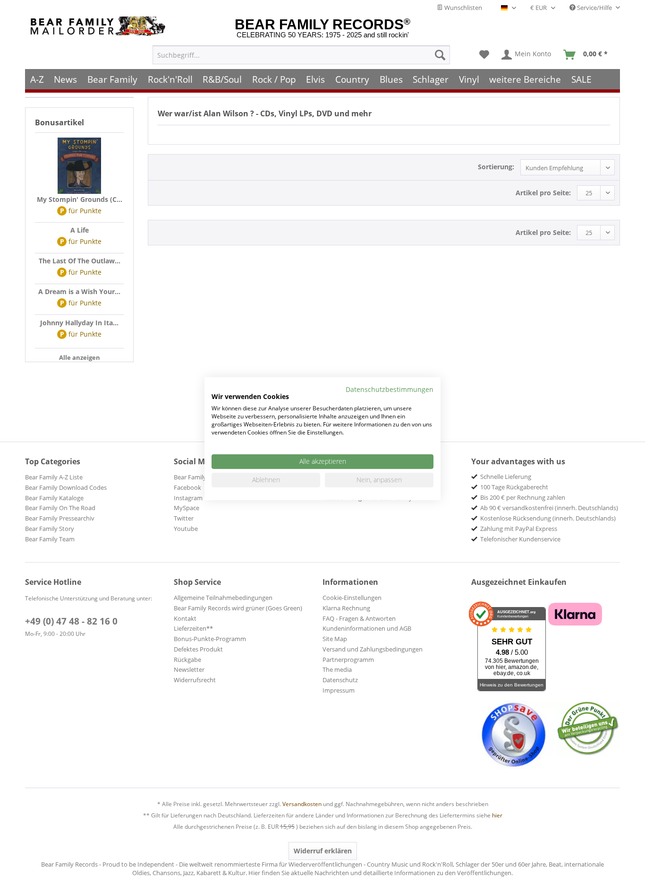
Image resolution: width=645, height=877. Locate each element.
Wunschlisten (462, 7)
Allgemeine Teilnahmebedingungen (223, 597)
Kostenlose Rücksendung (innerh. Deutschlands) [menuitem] (548, 518)
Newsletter (189, 669)
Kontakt (185, 618)
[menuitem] (301, 54)
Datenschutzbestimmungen (389, 388)
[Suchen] (440, 54)
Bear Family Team (50, 539)
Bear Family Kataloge (54, 498)
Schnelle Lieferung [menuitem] (505, 476)
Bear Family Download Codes (66, 487)
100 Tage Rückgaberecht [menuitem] (514, 487)
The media (337, 669)
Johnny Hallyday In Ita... (79, 322)
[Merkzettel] (484, 54)
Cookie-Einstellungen (352, 597)
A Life (79, 230)
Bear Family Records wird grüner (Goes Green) (238, 608)
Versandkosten (302, 804)
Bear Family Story (49, 528)
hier (497, 815)
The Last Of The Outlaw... (79, 260)
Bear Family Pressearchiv (59, 518)
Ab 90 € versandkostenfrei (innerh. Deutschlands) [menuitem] (549, 508)
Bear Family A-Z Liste (54, 477)
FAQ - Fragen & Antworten (359, 618)
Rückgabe (187, 659)
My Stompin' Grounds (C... (79, 199)
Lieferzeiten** (193, 628)
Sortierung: (496, 166)
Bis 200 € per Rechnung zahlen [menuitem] (522, 497)
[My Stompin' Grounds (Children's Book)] (79, 166)
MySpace (186, 508)
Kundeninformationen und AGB (366, 628)
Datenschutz (340, 680)
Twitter (184, 518)
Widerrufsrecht (195, 680)
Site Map (334, 638)
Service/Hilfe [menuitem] (594, 7)
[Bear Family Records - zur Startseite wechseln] (100, 26)
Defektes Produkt (198, 649)
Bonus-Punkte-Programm (210, 638)
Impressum (338, 690)
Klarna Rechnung (346, 608)
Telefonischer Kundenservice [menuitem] (520, 539)
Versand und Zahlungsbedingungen (372, 649)
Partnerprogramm (348, 659)
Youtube (186, 528)
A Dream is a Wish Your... (79, 291)
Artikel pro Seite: (543, 192)
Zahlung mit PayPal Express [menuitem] (518, 528)
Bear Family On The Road (60, 508)
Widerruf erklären (323, 850)
